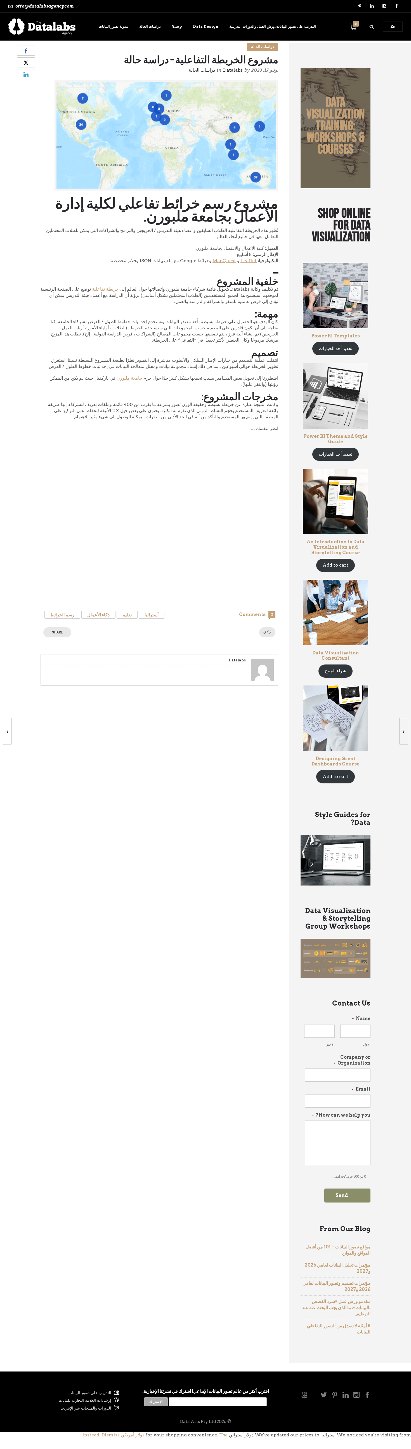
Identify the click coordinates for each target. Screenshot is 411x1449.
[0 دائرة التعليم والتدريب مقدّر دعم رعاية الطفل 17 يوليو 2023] (406, 731)
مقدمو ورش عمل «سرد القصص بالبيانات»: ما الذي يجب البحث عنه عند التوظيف (336, 1307)
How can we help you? (341, 1115)
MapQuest (224, 260)
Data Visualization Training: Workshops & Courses (335, 126)
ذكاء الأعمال (98, 614)
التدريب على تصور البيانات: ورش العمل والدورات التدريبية (272, 26)
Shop (177, 26)
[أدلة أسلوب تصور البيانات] (80, 1401)
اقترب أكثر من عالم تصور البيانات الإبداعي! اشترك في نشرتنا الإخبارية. (205, 1391)
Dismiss (110, 1435)
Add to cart (335, 565)
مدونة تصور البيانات (113, 26)
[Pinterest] (359, 6)
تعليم (127, 614)
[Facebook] (396, 6)
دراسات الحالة (150, 26)
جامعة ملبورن (129, 378)
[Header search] (372, 26)
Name (361, 1018)
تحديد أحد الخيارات (335, 348)
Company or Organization (352, 1060)
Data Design (205, 26)
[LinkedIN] (372, 6)
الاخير (330, 1044)
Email (361, 1089)
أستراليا (152, 614)
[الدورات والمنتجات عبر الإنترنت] (80, 1408)
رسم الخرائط (62, 614)
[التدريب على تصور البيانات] (80, 1393)
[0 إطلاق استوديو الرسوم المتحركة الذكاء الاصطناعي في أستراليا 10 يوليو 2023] (4, 731)
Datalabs (233, 70)
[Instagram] (384, 6)
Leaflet (248, 260)
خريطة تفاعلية (105, 289)
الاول (366, 1044)
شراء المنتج (335, 670)
